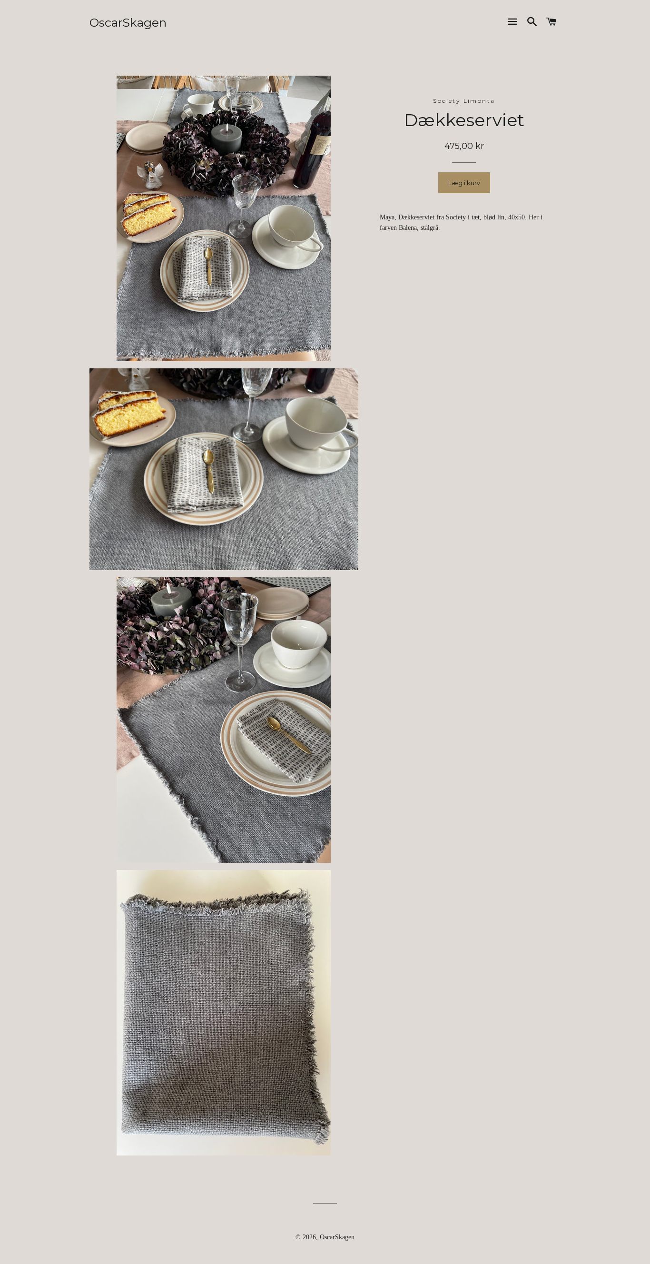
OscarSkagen (128, 22)
